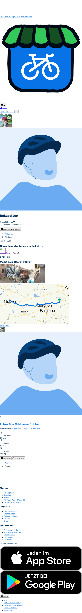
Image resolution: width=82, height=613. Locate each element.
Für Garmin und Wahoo (12, 502)
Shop (6, 521)
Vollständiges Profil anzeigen (11, 229)
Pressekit (7, 540)
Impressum (8, 610)
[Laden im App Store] (41, 558)
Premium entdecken (11, 530)
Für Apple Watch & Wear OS (14, 500)
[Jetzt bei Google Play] (41, 582)
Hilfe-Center (8, 537)
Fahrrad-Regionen (11, 516)
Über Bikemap (9, 535)
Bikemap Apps (9, 497)
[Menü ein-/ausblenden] (16, 111)
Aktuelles (7, 519)
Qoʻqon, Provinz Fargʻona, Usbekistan (25, 429)
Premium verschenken (12, 532)
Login (4, 108)
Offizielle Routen (10, 511)
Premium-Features (25, 17)
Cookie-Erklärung (10, 608)
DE (4, 105)
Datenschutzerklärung (12, 603)
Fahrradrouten (9, 514)
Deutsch (5, 596)
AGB (5, 600)
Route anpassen (19, 458)
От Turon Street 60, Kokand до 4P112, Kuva (19, 424)
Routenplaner (13, 17)
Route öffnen (7, 458)
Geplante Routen (12, 253)
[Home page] (41, 7)
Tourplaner (8, 495)
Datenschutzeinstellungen (13, 605)
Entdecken (4, 17)
